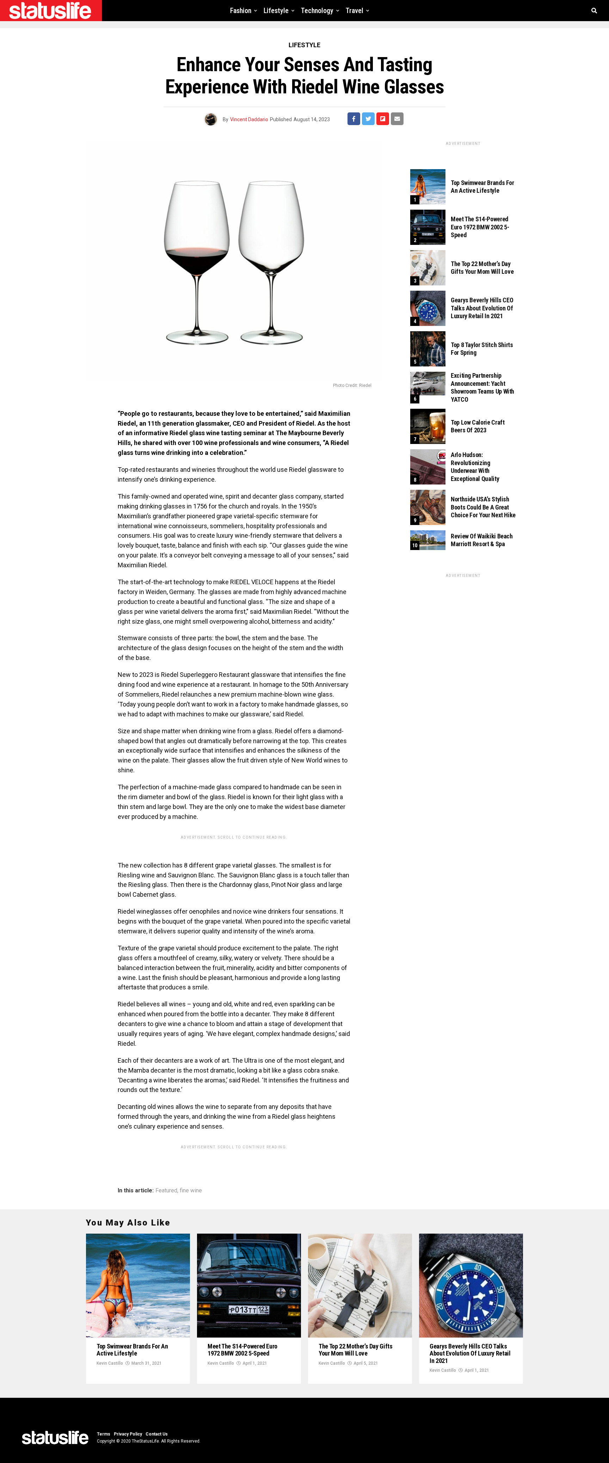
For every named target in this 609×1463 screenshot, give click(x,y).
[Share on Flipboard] (382, 118)
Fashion (240, 10)
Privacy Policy (128, 1434)
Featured (166, 1190)
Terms (103, 1434)
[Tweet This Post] (368, 118)
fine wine (191, 1190)
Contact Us (157, 1434)
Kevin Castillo (110, 1363)
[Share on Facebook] (353, 118)
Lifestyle (276, 10)
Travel (354, 10)
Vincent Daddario (249, 119)
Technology (317, 10)
